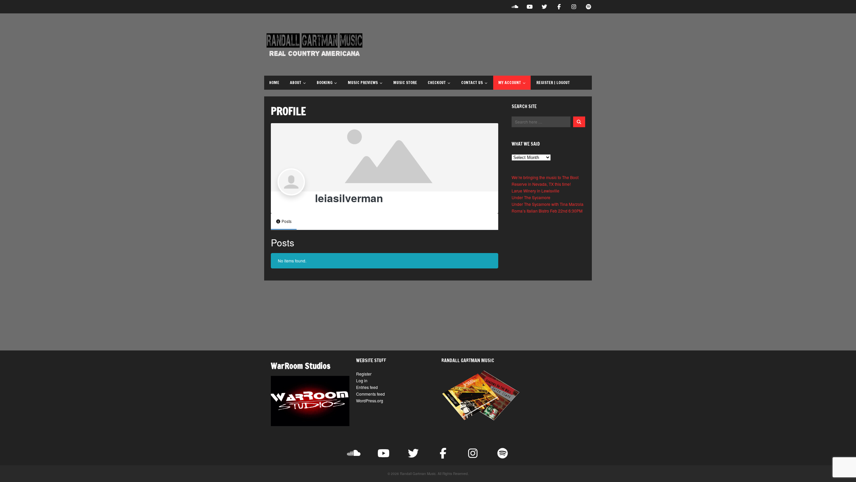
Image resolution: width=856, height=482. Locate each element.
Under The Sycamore (531, 197)
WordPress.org (369, 400)
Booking (324, 82)
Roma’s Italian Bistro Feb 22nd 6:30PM (547, 211)
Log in (361, 380)
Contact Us (472, 82)
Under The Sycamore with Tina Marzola (547, 204)
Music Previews (363, 82)
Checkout (437, 82)
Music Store (405, 82)
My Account (509, 82)
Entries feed (367, 387)
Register (363, 374)
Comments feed (370, 394)
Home (274, 82)
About (295, 82)
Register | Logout (553, 82)
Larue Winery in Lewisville (535, 190)
